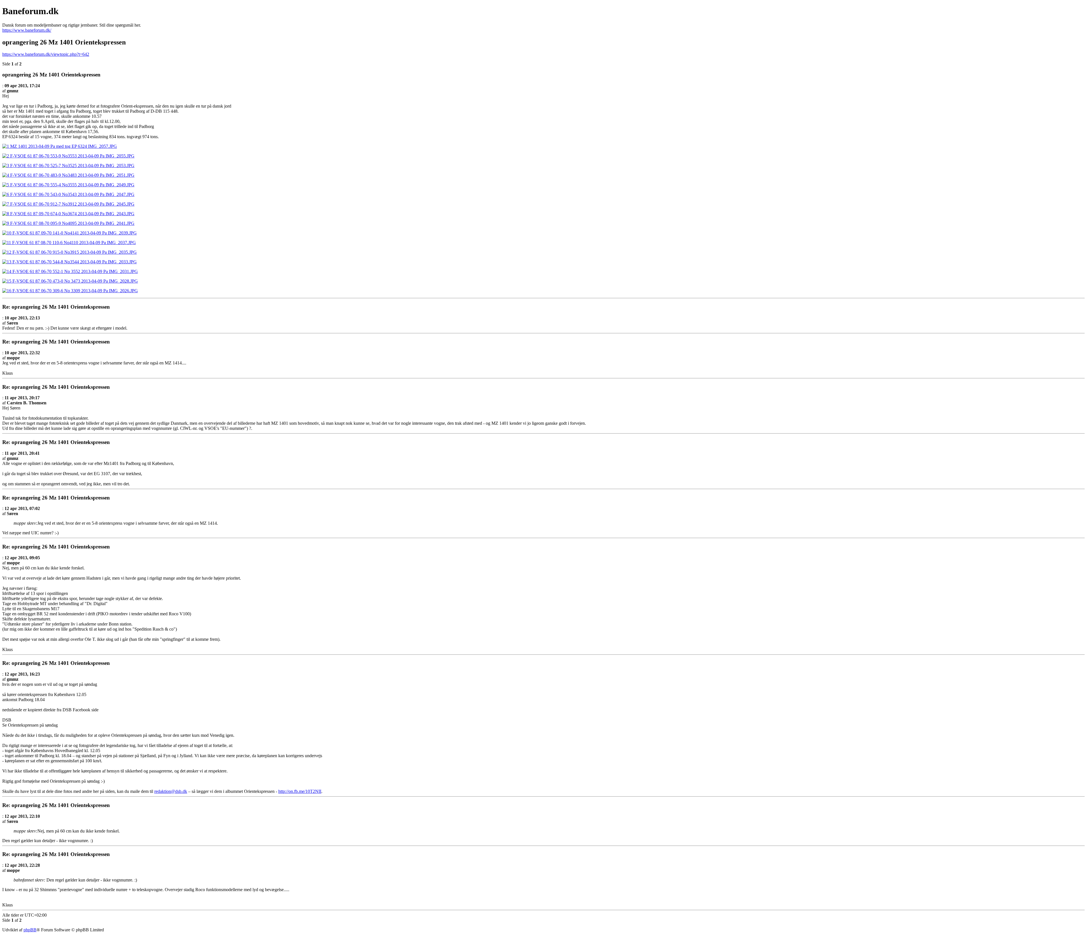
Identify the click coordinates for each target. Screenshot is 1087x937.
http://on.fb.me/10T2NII (299, 791)
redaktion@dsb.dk (170, 791)
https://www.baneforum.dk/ (26, 30)
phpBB (30, 929)
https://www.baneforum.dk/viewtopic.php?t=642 (45, 54)
